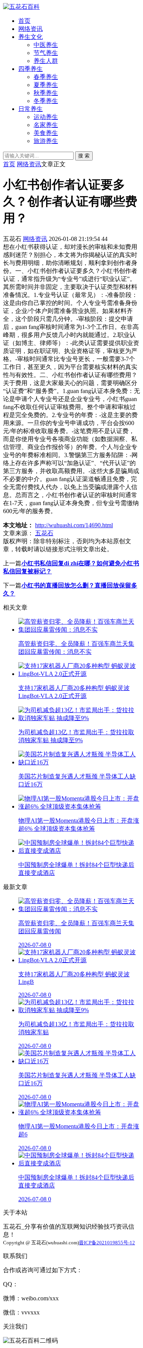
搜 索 (84, 156)
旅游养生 (46, 141)
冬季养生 (46, 101)
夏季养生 (46, 85)
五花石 (44, 533)
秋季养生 (46, 93)
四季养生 (30, 69)
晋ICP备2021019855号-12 (107, 1242)
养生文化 (30, 37)
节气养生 (46, 53)
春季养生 (46, 77)
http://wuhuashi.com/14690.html (74, 525)
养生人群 (46, 61)
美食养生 (46, 133)
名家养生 (46, 125)
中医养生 (46, 45)
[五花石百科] (21, 6)
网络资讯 (30, 29)
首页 (24, 21)
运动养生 (46, 117)
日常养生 (30, 109)
